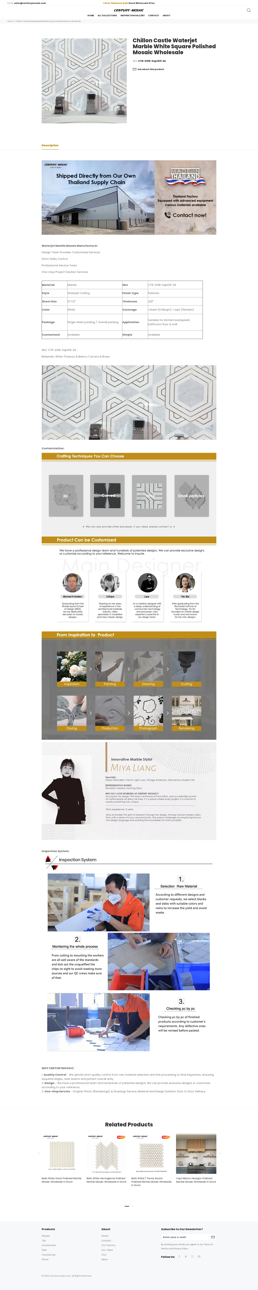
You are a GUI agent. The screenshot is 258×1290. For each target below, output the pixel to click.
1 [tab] (127, 1206)
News (104, 1259)
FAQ (103, 1254)
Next (219, 1153)
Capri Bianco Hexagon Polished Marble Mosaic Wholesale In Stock (196, 1180)
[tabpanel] (61, 1155)
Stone (45, 1259)
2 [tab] (132, 1206)
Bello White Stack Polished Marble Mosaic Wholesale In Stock (61, 1180)
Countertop (49, 1254)
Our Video (107, 1250)
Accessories (49, 1245)
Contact (106, 1240)
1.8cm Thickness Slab (115, 3)
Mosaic (46, 1236)
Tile (44, 1240)
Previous (38, 1153)
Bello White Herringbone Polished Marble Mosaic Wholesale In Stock (106, 1180)
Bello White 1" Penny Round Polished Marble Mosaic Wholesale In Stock (151, 1182)
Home (10, 21)
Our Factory (108, 1245)
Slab (44, 1250)
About (105, 1236)
